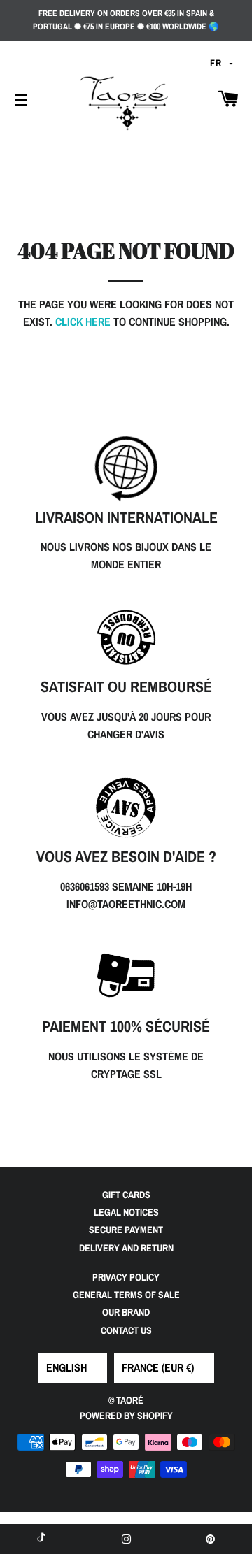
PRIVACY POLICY (126, 1277)
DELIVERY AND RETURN (126, 1248)
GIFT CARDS (126, 1194)
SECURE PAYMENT (126, 1229)
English (66, 1367)
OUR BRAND (126, 1312)
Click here (83, 321)
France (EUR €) (158, 1367)
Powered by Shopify (126, 1415)
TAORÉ (130, 1400)
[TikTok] (42, 1539)
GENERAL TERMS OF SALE (126, 1294)
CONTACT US (126, 1330)
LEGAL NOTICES (126, 1212)
